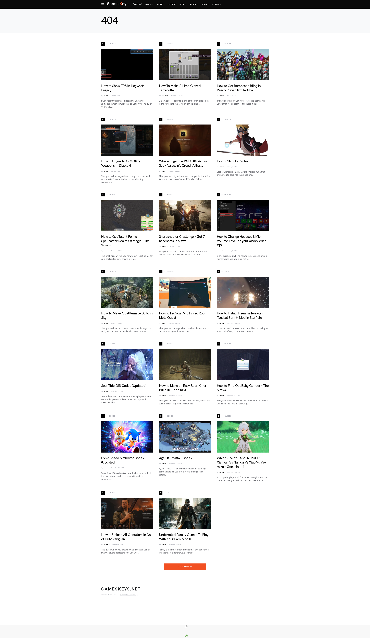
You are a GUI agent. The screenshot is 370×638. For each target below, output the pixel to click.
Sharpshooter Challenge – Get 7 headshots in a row (182, 239)
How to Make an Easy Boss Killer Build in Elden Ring (182, 388)
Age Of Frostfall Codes (175, 458)
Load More (183, 566)
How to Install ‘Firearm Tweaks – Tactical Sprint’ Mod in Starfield (240, 315)
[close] (186, 626)
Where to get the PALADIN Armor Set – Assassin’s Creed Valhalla (183, 163)
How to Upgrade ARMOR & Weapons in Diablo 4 (120, 163)
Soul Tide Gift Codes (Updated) (123, 386)
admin (106, 96)
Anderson (165, 96)
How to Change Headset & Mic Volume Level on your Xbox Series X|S (241, 241)
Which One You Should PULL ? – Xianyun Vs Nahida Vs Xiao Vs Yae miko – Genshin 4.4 (241, 462)
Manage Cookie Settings (129, 595)
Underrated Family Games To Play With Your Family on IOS (183, 537)
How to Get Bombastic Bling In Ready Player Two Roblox (239, 88)
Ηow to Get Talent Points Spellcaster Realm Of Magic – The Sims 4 (125, 241)
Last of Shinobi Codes (232, 161)
